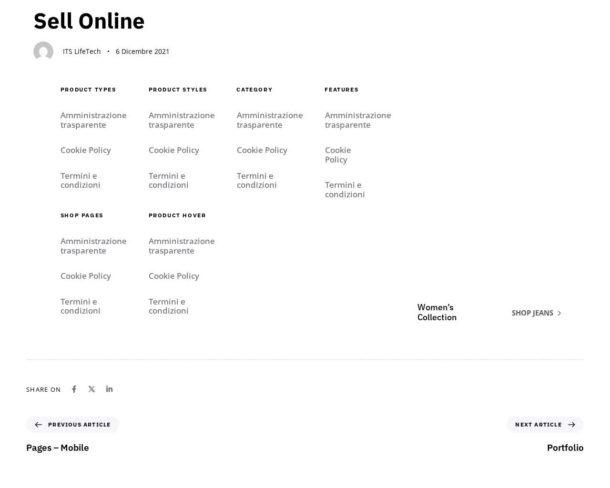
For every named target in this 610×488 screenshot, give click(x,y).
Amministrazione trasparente (94, 120)
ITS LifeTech (82, 51)
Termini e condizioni (81, 180)
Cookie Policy (86, 149)
